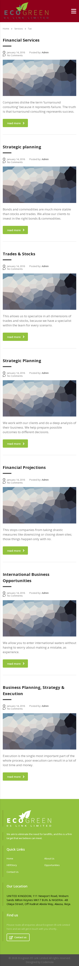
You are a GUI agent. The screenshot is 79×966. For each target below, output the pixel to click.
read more (14, 123)
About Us (49, 858)
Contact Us (13, 871)
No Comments (15, 55)
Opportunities (52, 865)
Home (6, 28)
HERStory (12, 865)
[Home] (26, 10)
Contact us (20, 937)
